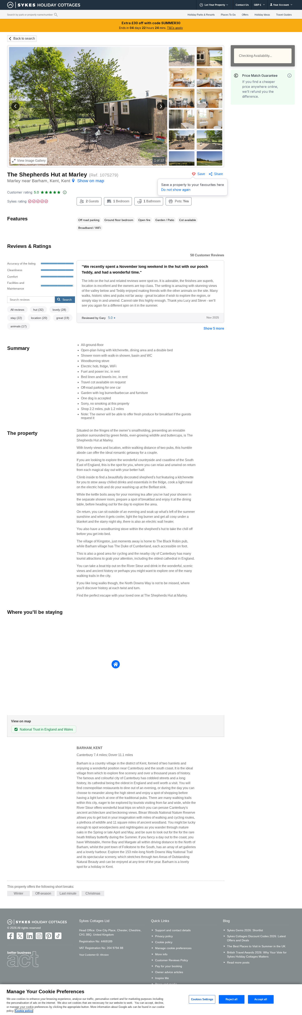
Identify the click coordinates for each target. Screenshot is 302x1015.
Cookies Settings (202, 999)
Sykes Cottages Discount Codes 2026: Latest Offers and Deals (256, 938)
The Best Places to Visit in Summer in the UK (256, 946)
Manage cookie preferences (173, 948)
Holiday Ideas (262, 14)
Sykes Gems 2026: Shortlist (245, 930)
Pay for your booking (168, 966)
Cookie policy (163, 942)
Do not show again (175, 190)
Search (67, 299)
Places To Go (228, 14)
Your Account (280, 4)
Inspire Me (162, 978)
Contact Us (242, 4)
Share (218, 174)
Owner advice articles (169, 972)
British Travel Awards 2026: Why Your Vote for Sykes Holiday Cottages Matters (257, 954)
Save (201, 174)
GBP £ (258, 4)
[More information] (289, 75)
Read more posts (238, 962)
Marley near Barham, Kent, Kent (55, 180)
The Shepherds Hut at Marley (47, 174)
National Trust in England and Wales (46, 729)
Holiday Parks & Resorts (201, 14)
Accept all (260, 999)
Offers (245, 14)
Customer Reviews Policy (171, 960)
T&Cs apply (175, 28)
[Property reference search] (56, 14)
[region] (151, 999)
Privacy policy (164, 936)
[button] (15, 106)
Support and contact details (173, 930)
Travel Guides (284, 14)
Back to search (24, 38)
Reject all (231, 999)
